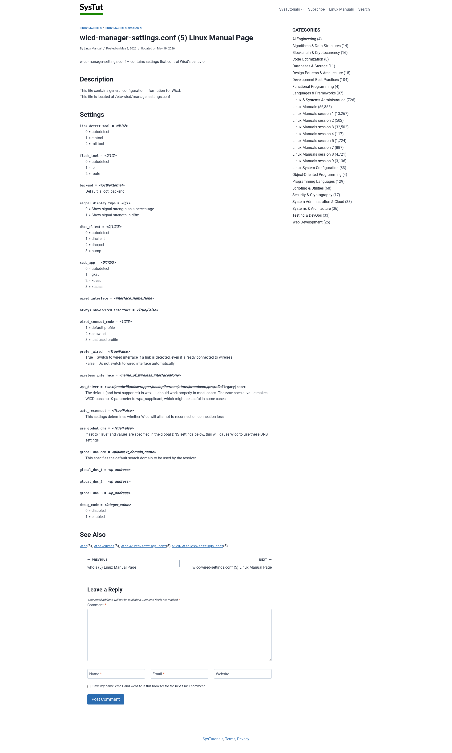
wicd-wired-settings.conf (143, 546)
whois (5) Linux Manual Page (111, 564)
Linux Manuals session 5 (123, 28)
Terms (230, 739)
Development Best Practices (315, 79)
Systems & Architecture (311, 208)
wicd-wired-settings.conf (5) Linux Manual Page (232, 564)
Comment (96, 605)
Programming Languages (313, 181)
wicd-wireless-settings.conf (197, 546)
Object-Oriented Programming (317, 174)
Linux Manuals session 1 (313, 113)
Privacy (243, 739)
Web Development (307, 222)
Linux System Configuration (315, 168)
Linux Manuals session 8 (313, 154)
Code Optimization (307, 59)
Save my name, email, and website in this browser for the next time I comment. (149, 686)
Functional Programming (313, 86)
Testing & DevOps (307, 215)
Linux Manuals (341, 9)
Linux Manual (92, 48)
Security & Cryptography (312, 195)
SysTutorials (213, 739)
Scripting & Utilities (308, 188)
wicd (83, 546)
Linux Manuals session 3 (313, 127)
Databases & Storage (309, 66)
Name (95, 674)
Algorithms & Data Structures (316, 46)
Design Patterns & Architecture (317, 73)
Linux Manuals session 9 (313, 161)
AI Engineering (304, 39)
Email (159, 674)
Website (222, 674)
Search (364, 9)
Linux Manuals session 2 (313, 120)
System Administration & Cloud (318, 201)
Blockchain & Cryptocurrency (316, 52)
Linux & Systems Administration (319, 100)
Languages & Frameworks (314, 93)
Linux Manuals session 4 (313, 134)
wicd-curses (104, 546)
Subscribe (316, 9)
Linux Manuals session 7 (313, 147)
